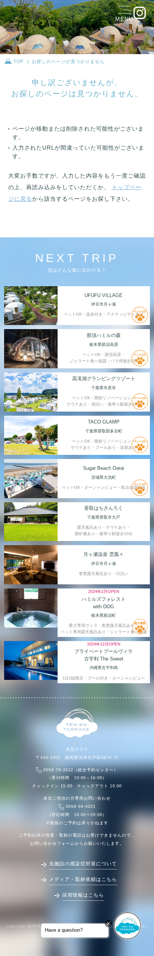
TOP (18, 61)
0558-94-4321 (81, 806)
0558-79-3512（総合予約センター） (80, 770)
